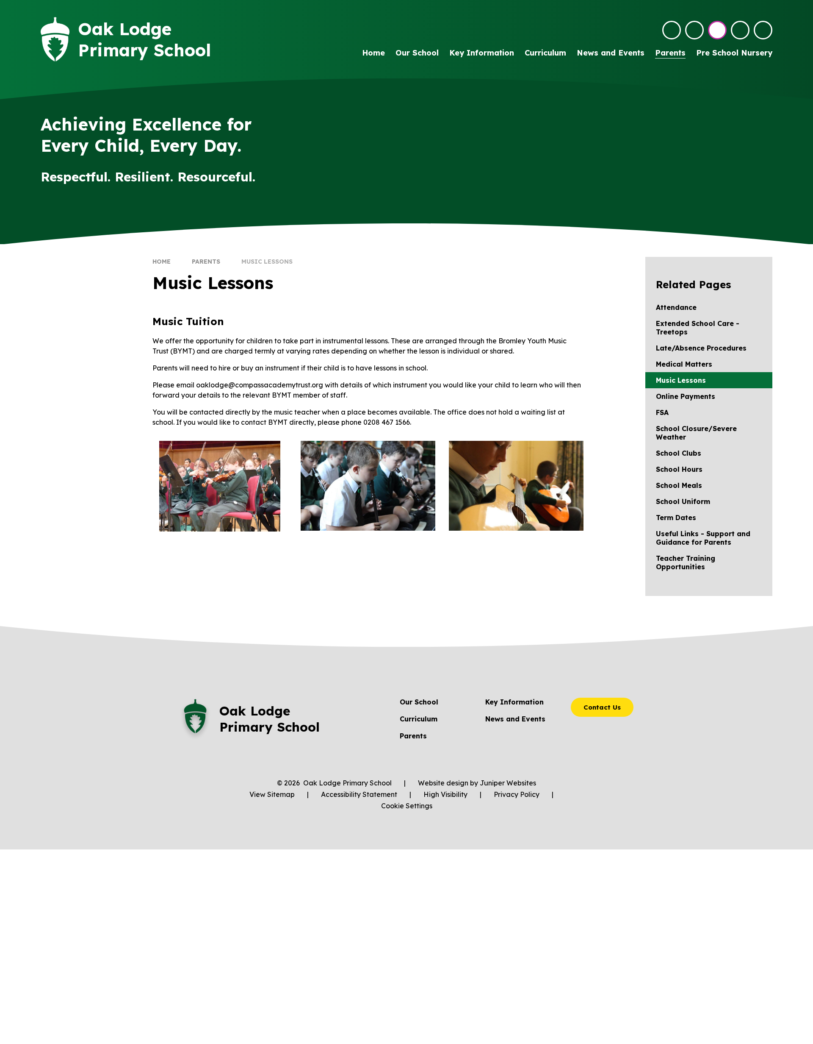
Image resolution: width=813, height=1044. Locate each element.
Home (161, 261)
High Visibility (445, 794)
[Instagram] (717, 30)
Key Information (514, 702)
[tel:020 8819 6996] (694, 30)
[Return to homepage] (55, 39)
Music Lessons (267, 261)
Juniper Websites (508, 783)
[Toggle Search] (740, 30)
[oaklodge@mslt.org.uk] (671, 30)
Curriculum (418, 719)
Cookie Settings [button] (406, 806)
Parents (206, 261)
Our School (419, 702)
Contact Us (602, 707)
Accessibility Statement (359, 794)
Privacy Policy (516, 794)
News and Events (515, 719)
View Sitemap (272, 794)
